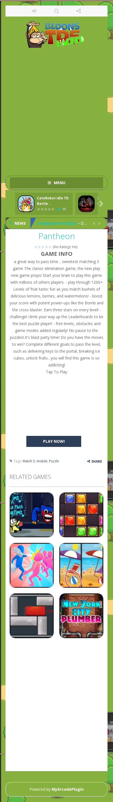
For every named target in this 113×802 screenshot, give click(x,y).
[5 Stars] (50, 246)
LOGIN (34, 11)
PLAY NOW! (54, 441)
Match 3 (29, 461)
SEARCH (56, 11)
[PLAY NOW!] (26, 203)
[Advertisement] (56, 109)
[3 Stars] (43, 246)
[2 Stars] (39, 246)
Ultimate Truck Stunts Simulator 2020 (74, 224)
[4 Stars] (47, 246)
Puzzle (54, 461)
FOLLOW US (78, 11)
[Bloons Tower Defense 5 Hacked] (57, 34)
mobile (41, 461)
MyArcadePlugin (68, 789)
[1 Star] (36, 246)
